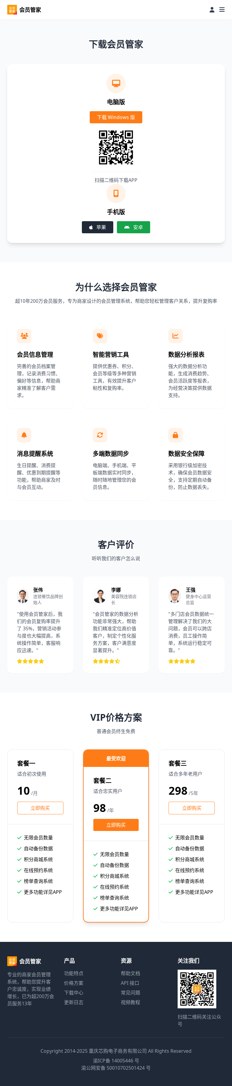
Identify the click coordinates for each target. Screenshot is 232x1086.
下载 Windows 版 (116, 117)
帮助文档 (130, 973)
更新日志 (73, 1002)
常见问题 (130, 992)
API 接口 (130, 983)
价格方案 (73, 983)
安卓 (137, 227)
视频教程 (130, 1002)
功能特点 (73, 973)
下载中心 (73, 992)
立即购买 (40, 808)
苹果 (100, 227)
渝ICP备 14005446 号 (116, 1060)
